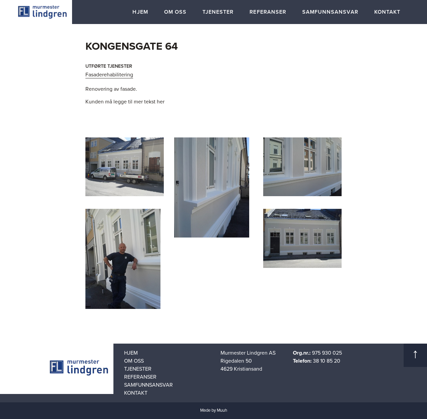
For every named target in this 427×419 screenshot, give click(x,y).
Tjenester (218, 12)
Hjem (140, 12)
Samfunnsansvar (330, 12)
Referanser (268, 12)
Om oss (175, 12)
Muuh (222, 410)
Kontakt (387, 12)
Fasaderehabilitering (109, 74)
